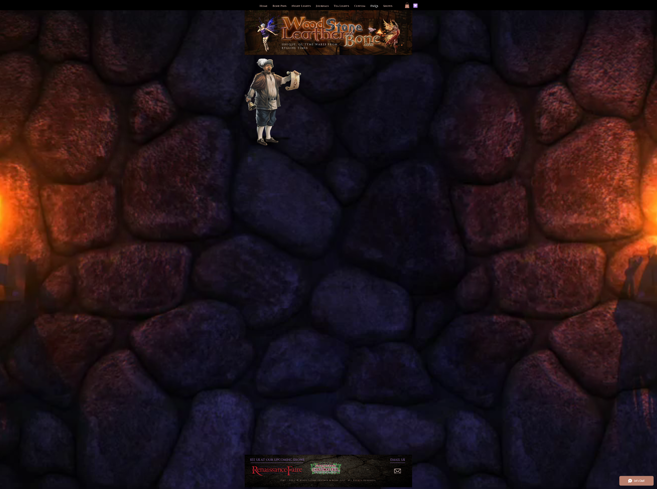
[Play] (415, 6)
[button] (407, 5)
